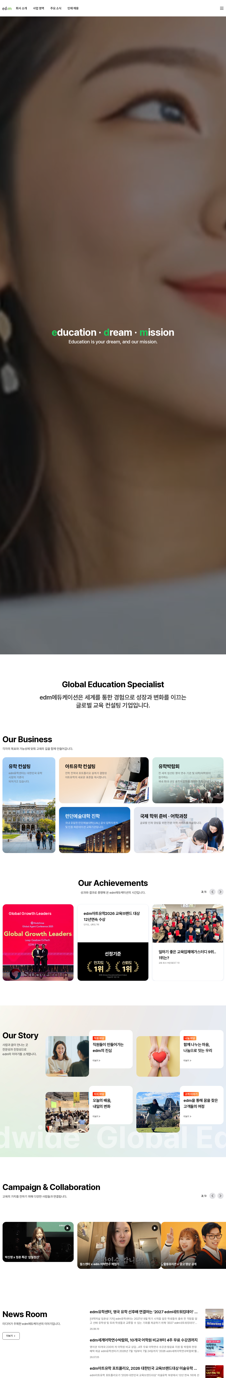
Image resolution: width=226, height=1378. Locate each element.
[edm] (6, 8)
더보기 (9, 1328)
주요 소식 (55, 8)
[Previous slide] (212, 892)
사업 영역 (38, 8)
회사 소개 (21, 8)
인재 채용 (73, 8)
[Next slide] (220, 892)
